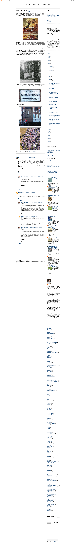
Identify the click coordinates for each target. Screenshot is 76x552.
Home (48, 11)
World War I (49, 509)
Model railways (49, 441)
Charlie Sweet (49, 357)
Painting (48, 452)
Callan (48, 353)
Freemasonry (49, 391)
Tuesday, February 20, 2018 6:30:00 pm (28, 192)
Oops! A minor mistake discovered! (54, 115)
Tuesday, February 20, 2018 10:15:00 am (29, 157)
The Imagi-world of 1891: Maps (52, 16)
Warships (48, 505)
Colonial (48, 360)
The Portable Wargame (50, 153)
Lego (47, 417)
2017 (49, 129)
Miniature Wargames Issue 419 (54, 113)
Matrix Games (49, 426)
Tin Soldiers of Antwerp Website (52, 172)
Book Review (49, 351)
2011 (49, 138)
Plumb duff (50, 126)
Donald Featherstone (50, 376)
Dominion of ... (49, 375)
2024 (49, 56)
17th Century (49, 328)
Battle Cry (48, 346)
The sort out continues (52, 105)
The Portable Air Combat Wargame (52, 485)
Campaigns (49, 355)
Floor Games (49, 389)
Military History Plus (50, 436)
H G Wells (48, 396)
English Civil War (49, 384)
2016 (49, 131)
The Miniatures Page (50, 170)
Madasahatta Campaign (51, 423)
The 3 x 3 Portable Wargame (51, 480)
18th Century (49, 329)
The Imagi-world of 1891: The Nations (53, 15)
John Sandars (49, 409)
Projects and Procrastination (53, 256)
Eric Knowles (49, 385)
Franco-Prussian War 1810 (51, 390)
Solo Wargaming (49, 471)
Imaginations (49, 403)
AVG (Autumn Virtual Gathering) (52, 342)
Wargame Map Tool (50, 500)
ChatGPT (48, 358)
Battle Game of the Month (52, 186)
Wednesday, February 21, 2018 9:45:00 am (32, 216)
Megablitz (48, 428)
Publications (49, 20)
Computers (48, 361)
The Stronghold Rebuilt (52, 177)
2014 (49, 134)
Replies (21, 174)
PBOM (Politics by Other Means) (52, 455)
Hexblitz (48, 398)
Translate (54, 541)
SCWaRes (48, 469)
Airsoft (48, 337)
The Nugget (49, 484)
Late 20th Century (50, 414)
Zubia (48, 513)
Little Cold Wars (49, 419)
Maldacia (48, 424)
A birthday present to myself (53, 112)
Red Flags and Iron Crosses (51, 462)
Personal (48, 456)
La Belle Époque (49, 412)
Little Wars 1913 (51, 265)
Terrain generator (49, 479)
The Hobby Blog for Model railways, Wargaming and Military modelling (52, 226)
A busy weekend (51, 88)
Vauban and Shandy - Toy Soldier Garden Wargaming (52, 247)
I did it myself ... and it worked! (54, 124)
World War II (49, 510)
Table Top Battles (50, 475)
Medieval (48, 427)
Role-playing (49, 466)
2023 (49, 57)
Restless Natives (49, 465)
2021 (49, 60)
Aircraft (48, 334)
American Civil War (50, 338)
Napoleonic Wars (49, 443)
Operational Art (49, 450)
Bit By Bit (53, 187)
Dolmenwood (49, 374)
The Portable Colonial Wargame (52, 486)
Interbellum (48, 404)
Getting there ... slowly (52, 104)
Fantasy (48, 386)
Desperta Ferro (49, 370)
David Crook (20, 157)
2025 (49, 54)
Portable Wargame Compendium (52, 461)
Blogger (48, 348)
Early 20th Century (50, 379)
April (50, 77)
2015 (49, 132)
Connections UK (49, 362)
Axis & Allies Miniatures (51, 343)
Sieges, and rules (55, 248)
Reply (19, 172)
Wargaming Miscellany (38, 4)
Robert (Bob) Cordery (24, 176)
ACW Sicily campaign (50, 333)
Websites (48, 506)
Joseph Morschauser (50, 410)
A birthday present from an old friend (24, 11)
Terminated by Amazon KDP (51, 476)
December (50, 66)
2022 (49, 59)
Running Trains (54, 228)
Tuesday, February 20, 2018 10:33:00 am (36, 176)
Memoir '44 (48, 431)
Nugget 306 (50, 100)
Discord (48, 372)
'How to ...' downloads (50, 14)
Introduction (49, 405)
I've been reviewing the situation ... (54, 123)
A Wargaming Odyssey (52, 216)
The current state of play (53, 101)
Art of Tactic (49, 341)
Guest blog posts (49, 395)
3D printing (48, 332)
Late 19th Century (50, 413)
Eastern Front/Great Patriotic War (52, 381)
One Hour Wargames (50, 448)
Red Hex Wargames (50, 152)
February (50, 80)
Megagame (48, 429)
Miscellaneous (49, 21)
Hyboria (48, 399)
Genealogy (48, 393)
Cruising (48, 366)
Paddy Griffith (49, 451)
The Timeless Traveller (50, 491)
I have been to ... (49, 400)
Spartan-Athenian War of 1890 (52, 474)
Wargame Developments (51, 155)
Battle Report (49, 347)
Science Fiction (49, 467)
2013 (49, 135)
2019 (49, 63)
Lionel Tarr (48, 418)
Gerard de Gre (49, 394)
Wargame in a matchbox (51, 499)
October (50, 69)
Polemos (48, 460)
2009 (49, 141)
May (50, 76)
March (50, 79)
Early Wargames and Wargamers (52, 380)
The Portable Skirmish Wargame (52, 489)
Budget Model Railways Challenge (52, 352)
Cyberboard (49, 367)
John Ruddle (49, 408)
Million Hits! (49, 437)
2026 (49, 53)
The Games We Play (51, 205)
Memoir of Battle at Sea (51, 433)
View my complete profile (52, 322)
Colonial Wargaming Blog (51, 147)
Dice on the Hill (49, 371)
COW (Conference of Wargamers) (52, 365)
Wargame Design (49, 496)
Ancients (48, 339)
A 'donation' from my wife (53, 121)
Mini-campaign (49, 438)
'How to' (48, 327)
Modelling (48, 442)
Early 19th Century (50, 377)
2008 (49, 142)
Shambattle (49, 470)
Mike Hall (20, 192)
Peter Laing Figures (50, 457)
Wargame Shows (49, 501)
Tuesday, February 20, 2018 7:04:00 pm (36, 202)
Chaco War (48, 356)
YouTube (48, 511)
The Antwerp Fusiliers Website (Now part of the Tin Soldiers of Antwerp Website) (53, 167)
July (50, 73)
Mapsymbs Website (50, 165)
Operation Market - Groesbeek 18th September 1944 (55, 207)
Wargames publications (50, 504)
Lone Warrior (49, 422)
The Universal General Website (52, 171)
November (50, 67)
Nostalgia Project (49, 446)
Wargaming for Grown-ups (52, 237)
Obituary (48, 447)
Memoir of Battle (49, 432)
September (51, 70)
